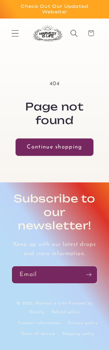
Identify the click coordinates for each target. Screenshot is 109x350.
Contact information (39, 323)
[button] (15, 33)
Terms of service (38, 334)
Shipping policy (78, 334)
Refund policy (66, 312)
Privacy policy (83, 323)
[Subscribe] (89, 275)
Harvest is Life (51, 303)
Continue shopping (54, 147)
